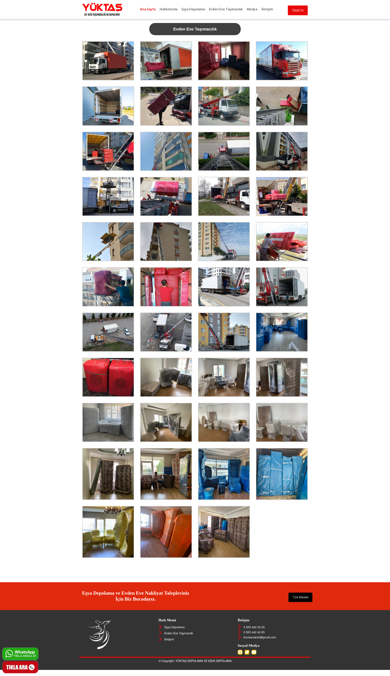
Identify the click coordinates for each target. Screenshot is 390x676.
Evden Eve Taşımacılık (226, 9)
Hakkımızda (169, 9)
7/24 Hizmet (300, 597)
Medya (252, 9)
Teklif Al (297, 10)
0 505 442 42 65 (253, 627)
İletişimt (168, 639)
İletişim (267, 9)
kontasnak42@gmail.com (259, 637)
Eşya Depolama (193, 9)
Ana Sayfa (148, 9)
